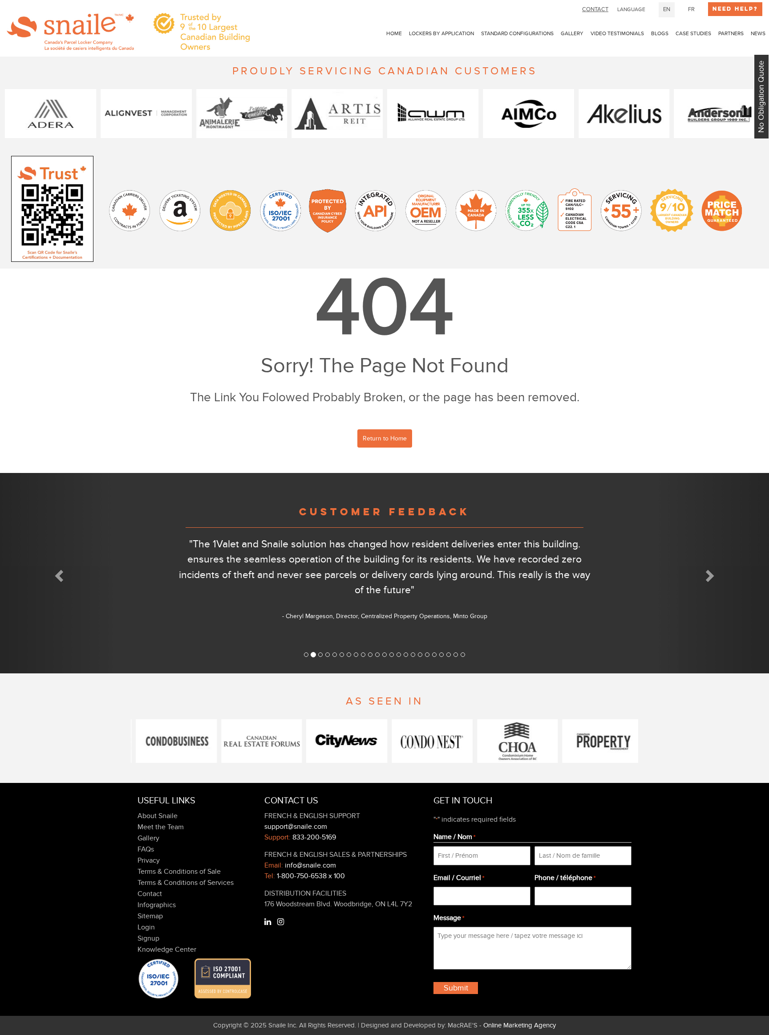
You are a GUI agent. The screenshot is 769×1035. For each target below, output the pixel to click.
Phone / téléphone (564, 877)
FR (691, 9)
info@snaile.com (310, 865)
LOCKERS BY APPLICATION (441, 33)
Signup (148, 938)
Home (394, 33)
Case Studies (693, 33)
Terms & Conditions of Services (186, 882)
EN (666, 9)
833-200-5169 (314, 837)
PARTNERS (731, 33)
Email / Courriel (458, 877)
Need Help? (735, 8)
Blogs (659, 33)
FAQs (146, 849)
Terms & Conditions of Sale (179, 871)
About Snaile (158, 815)
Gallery (572, 33)
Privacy (149, 860)
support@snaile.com (295, 826)
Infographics (157, 905)
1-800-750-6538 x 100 (311, 876)
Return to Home (385, 438)
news (758, 33)
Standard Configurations (517, 33)
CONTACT (595, 9)
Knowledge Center (167, 949)
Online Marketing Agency (519, 1025)
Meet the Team (161, 827)
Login (146, 927)
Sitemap (150, 916)
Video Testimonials (617, 33)
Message (448, 917)
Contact (150, 893)
